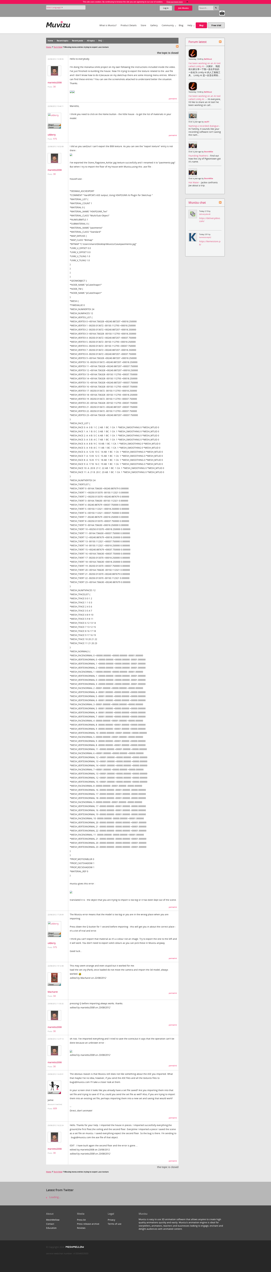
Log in (166, 8)
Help (189, 25)
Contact (50, 1223)
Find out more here (175, 2)
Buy (201, 25)
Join (183, 8)
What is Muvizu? (108, 25)
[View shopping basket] (222, 13)
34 (54, 995)
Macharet (53, 991)
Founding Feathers (199, 155)
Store (143, 25)
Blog (181, 25)
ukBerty (52, 134)
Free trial (216, 25)
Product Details (129, 25)
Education (51, 1227)
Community (168, 25)
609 (55, 1108)
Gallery (154, 25)
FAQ (100, 40)
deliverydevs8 (204, 214)
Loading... (55, 1197)
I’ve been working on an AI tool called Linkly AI (205, 65)
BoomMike (208, 152)
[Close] (187, 2)
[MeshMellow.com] (74, 1247)
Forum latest (198, 42)
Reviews (81, 1227)
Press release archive (88, 1223)
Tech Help (57, 47)
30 (54, 86)
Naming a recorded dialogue (204, 125)
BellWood (208, 59)
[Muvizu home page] (58, 23)
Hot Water (194, 182)
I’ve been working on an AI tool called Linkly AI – (205, 97)
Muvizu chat (197, 202)
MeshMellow (52, 1219)
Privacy (111, 1219)
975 (55, 138)
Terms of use (114, 1223)
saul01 (206, 122)
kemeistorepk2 (205, 237)
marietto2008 (55, 82)
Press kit (81, 1219)
